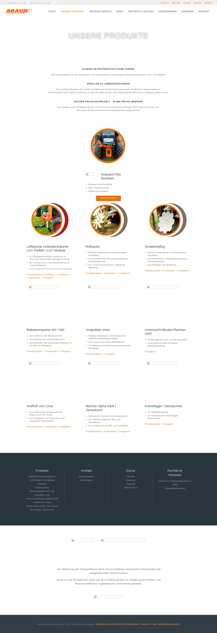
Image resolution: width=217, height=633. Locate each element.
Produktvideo (34, 277)
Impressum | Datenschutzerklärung (175, 481)
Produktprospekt (93, 273)
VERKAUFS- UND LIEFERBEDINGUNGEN (160, 624)
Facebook (130, 480)
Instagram (130, 484)
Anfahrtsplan (86, 480)
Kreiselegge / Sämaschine (42, 509)
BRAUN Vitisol (130, 487)
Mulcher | (42, 506)
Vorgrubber (42, 495)
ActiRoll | (42, 502)
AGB (175, 484)
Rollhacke (42, 484)
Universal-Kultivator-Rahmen (42, 498)
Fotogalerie (48, 277)
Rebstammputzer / (42, 491)
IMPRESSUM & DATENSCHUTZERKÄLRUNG (117, 624)
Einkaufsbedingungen (175, 488)
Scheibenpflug (42, 487)
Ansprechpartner (86, 476)
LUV (63, 274)
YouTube (131, 476)
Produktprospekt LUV (40, 274)
